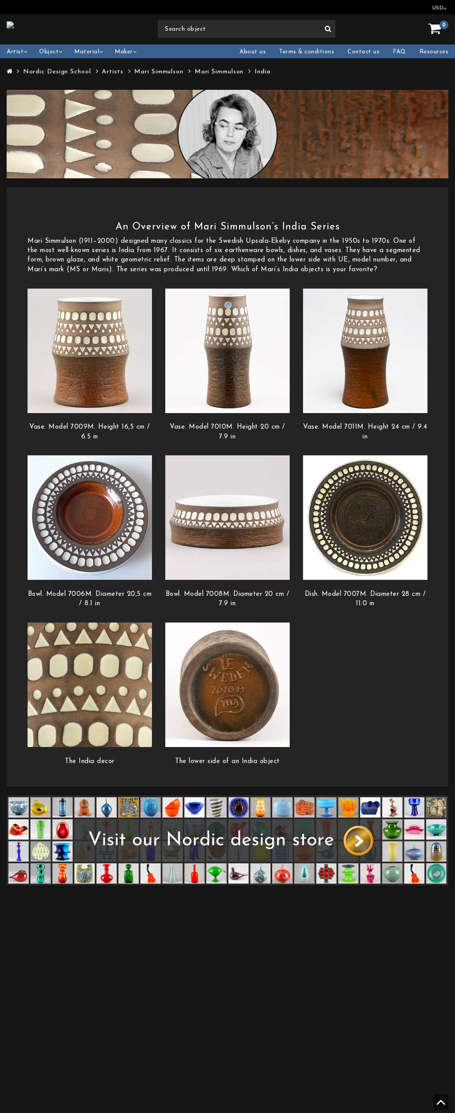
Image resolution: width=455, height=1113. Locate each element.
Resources (434, 52)
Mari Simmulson (159, 71)
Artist (15, 52)
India (263, 71)
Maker (124, 52)
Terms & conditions (306, 52)
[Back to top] (439, 1105)
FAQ (399, 52)
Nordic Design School (57, 71)
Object (49, 52)
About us (252, 52)
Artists (112, 71)
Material (86, 52)
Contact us (363, 52)
